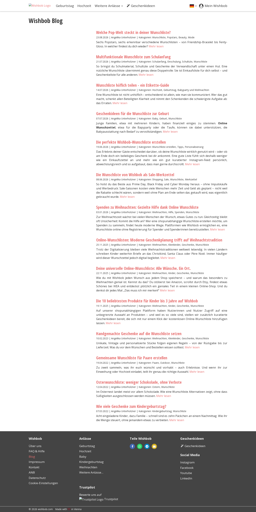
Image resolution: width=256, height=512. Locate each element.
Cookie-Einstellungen (43, 483)
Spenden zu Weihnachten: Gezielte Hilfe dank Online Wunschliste (147, 207)
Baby (82, 457)
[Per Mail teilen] (153, 446)
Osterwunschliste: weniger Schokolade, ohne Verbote (139, 382)
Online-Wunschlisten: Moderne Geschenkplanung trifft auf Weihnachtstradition (159, 240)
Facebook (186, 468)
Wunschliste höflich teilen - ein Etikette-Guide (132, 85)
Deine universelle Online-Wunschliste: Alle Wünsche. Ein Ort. (143, 268)
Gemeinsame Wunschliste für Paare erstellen (131, 358)
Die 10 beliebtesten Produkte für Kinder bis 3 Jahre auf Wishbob (147, 301)
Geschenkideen (143, 5)
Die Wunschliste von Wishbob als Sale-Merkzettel (135, 174)
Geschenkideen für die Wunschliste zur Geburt (132, 113)
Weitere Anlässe (108, 5)
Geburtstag (65, 5)
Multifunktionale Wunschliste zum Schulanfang (133, 57)
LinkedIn (186, 478)
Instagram (187, 462)
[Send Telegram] (147, 446)
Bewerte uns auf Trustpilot (98, 497)
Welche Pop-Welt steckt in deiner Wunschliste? (133, 32)
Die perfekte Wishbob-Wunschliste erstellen (131, 142)
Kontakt (34, 467)
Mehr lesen (156, 46)
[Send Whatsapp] (139, 446)
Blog (32, 457)
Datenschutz (37, 478)
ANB (32, 472)
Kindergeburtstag (91, 462)
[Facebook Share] (132, 446)
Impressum (37, 462)
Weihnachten (88, 467)
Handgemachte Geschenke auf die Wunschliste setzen (138, 333)
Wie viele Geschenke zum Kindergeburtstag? (131, 406)
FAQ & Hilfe (37, 451)
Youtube (186, 473)
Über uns (35, 446)
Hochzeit (84, 5)
